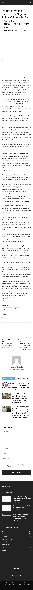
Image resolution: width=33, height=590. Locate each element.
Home (28, 584)
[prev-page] (3, 422)
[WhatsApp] (16, 34)
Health (4, 584)
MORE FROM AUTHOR (23, 378)
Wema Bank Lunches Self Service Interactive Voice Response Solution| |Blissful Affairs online (9, 343)
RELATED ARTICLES (8, 378)
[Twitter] (8, 34)
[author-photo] (16, 360)
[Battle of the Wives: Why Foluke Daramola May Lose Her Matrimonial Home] (6, 499)
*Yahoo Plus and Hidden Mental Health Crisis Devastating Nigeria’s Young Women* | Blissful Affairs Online (20, 398)
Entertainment (21, 582)
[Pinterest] (12, 34)
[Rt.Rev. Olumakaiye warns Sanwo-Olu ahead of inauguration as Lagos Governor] (6, 517)
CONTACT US (22, 584)
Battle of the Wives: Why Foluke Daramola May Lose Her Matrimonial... (21, 498)
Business (8, 582)
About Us (14, 584)
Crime (9, 584)
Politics (14, 582)
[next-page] (6, 422)
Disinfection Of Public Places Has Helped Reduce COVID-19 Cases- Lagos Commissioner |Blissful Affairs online (24, 344)
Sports (28, 582)
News (3, 582)
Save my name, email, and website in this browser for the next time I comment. (15, 466)
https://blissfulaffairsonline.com (16, 369)
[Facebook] (4, 34)
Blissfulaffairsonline (8, 30)
